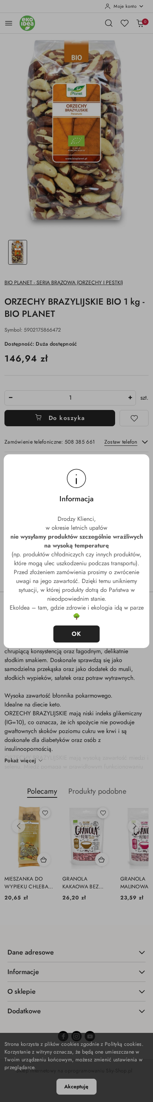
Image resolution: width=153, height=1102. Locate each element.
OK (77, 634)
